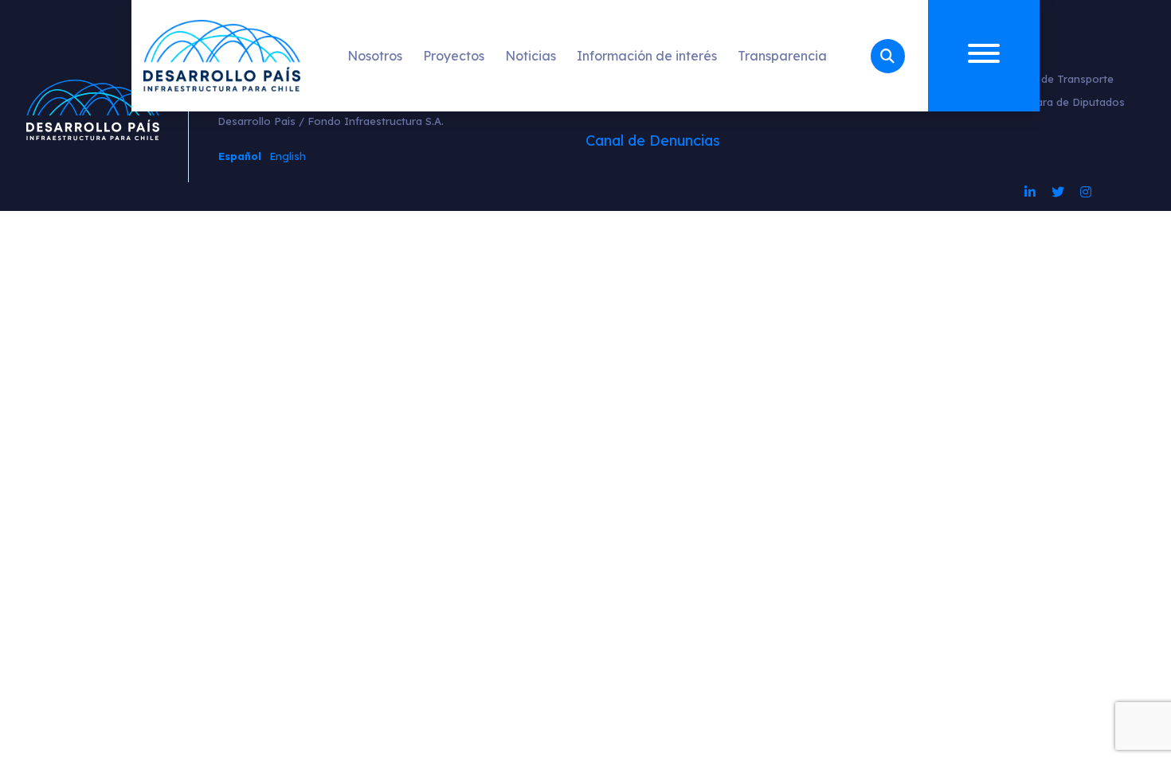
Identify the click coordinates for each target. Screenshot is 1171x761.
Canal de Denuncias (653, 140)
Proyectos (453, 56)
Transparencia (782, 56)
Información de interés (647, 56)
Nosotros (374, 56)
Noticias (530, 56)
